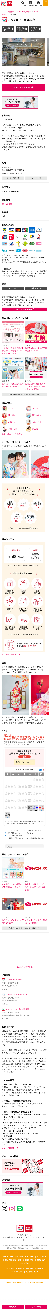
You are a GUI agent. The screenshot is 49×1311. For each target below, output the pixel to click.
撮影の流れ (30, 1260)
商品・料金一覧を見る (11, 654)
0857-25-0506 (7, 204)
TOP (3, 12)
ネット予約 (36, 1307)
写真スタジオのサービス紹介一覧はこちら (24, 928)
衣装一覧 (21, 1260)
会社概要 (38, 1268)
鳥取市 (4, 14)
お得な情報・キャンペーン (24, 1256)
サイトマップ (10, 1268)
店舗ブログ (41, 1260)
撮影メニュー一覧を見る (12, 434)
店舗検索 (11, 12)
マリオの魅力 (41, 1256)
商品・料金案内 (10, 1260)
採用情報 (29, 1268)
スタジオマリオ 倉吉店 (14, 979)
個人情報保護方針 (32, 1271)
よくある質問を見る (10, 1148)
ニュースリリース (17, 1271)
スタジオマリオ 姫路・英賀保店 (17, 1009)
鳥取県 (36, 12)
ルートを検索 (36, 178)
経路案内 (13, 1307)
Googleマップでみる (24, 967)
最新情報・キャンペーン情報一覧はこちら (24, 394)
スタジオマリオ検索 (24, 12)
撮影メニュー (8, 1256)
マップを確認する (12, 178)
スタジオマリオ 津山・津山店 (16, 994)
